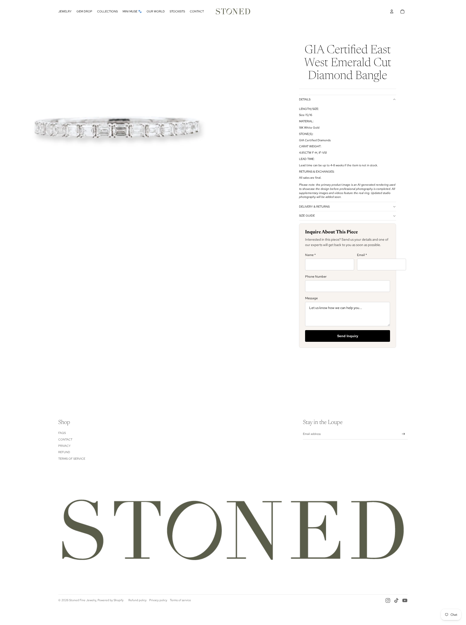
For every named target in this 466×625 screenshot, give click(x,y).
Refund (64, 452)
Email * (362, 255)
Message (311, 298)
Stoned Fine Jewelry (82, 600)
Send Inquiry (347, 336)
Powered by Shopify (111, 600)
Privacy (64, 446)
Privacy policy (158, 600)
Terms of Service (71, 459)
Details (304, 99)
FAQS (62, 433)
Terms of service (180, 600)
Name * (310, 255)
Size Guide (307, 216)
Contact (65, 439)
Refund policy (137, 600)
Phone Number (316, 276)
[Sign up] (403, 434)
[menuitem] (65, 11)
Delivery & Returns (314, 207)
